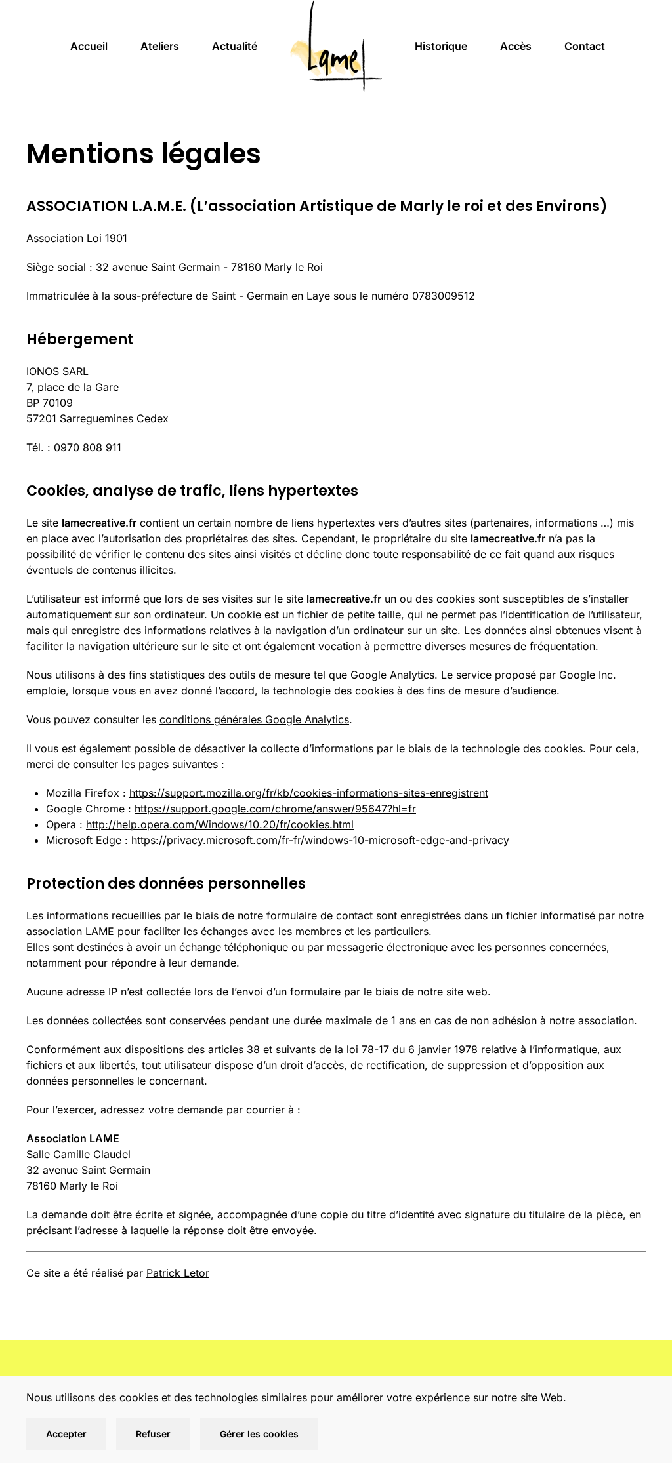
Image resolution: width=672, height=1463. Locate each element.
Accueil (89, 45)
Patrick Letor (177, 1272)
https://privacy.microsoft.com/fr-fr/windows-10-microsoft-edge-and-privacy (320, 840)
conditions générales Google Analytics (254, 719)
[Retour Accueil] (336, 46)
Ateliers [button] (159, 45)
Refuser (153, 1433)
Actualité (234, 45)
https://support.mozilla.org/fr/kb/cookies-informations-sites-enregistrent (308, 792)
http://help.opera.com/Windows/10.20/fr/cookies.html (220, 824)
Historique (441, 45)
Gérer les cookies (259, 1433)
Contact (584, 45)
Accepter (66, 1433)
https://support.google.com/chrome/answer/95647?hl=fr (275, 808)
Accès (516, 45)
